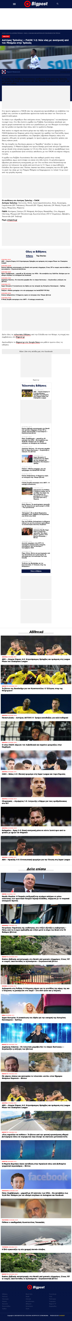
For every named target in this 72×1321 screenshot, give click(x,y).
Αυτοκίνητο (29, 1306)
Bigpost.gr (20, 337)
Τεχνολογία (52, 1294)
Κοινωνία (5, 1304)
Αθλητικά (28, 1304)
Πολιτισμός (52, 1299)
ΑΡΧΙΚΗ (4, 33)
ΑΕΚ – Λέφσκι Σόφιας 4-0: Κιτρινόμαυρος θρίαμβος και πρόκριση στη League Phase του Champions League (34, 262)
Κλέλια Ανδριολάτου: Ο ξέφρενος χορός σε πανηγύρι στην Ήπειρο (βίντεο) (26, 295)
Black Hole (29, 1294)
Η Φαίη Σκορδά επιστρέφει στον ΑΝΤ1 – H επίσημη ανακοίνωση (22, 299)
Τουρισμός (52, 1301)
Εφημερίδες (53, 1306)
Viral (50, 1296)
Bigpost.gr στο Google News (28, 342)
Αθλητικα (9, 33)
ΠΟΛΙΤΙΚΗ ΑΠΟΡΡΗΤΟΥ (32, 1315)
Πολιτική (4, 1296)
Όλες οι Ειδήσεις (36, 571)
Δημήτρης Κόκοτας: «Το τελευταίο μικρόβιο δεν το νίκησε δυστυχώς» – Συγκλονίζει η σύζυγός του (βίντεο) (33, 281)
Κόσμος (4, 1301)
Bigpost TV (52, 1304)
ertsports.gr (12, 220)
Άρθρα (4, 1309)
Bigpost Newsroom (13, 72)
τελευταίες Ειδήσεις (22, 335)
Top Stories (41, 256)
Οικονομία (5, 1299)
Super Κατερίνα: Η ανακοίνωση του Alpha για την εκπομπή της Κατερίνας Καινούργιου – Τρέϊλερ (33, 286)
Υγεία (27, 1309)
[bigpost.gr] (36, 4)
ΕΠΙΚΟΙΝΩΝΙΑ (44, 1315)
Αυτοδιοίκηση (30, 1301)
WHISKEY (62, 1315)
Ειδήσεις (29, 256)
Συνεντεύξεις (6, 1306)
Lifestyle (28, 1299)
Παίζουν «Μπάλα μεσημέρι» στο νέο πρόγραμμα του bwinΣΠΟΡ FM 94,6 (25, 290)
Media (27, 1296)
